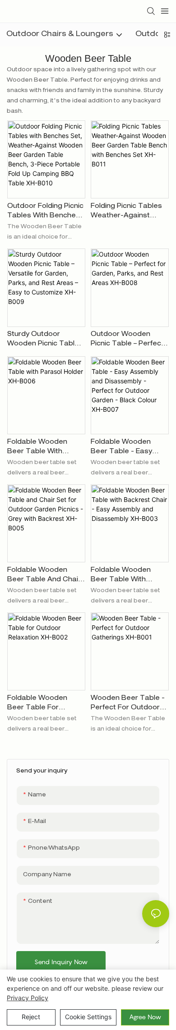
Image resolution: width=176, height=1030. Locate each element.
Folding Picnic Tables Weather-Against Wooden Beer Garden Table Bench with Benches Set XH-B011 (128, 212)
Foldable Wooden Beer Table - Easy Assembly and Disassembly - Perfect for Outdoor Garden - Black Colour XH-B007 (129, 448)
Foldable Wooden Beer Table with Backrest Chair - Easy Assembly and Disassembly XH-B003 (129, 576)
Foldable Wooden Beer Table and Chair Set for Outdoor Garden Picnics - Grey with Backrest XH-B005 (44, 576)
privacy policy (27, 998)
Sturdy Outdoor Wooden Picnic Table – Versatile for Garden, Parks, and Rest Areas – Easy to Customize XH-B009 (45, 340)
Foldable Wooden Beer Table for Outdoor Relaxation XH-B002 (40, 704)
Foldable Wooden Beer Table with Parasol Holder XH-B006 (39, 448)
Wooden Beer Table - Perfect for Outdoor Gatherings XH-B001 (128, 704)
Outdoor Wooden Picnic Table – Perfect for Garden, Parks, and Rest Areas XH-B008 (127, 340)
